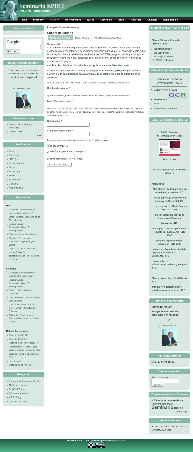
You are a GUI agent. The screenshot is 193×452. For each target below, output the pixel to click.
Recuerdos (136, 19)
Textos (90, 19)
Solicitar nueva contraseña (107, 37)
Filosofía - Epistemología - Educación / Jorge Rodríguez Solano (22, 241)
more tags (181, 411)
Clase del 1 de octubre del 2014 (23, 342)
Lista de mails (15, 360)
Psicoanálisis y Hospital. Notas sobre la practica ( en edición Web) (25, 348)
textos (178, 407)
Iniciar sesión (82, 37)
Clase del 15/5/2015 (18, 338)
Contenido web (15, 131)
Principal (52, 27)
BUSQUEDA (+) (17, 389)
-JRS (154, 400)
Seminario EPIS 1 (41, 5)
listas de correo (120, 65)
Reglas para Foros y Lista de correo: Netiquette (22, 250)
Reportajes (106, 19)
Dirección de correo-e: (60, 101)
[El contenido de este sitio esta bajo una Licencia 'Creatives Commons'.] (96, 447)
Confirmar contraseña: (60, 130)
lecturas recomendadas (170, 400)
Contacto (152, 19)
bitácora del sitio (17, 401)
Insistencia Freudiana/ (165, 249)
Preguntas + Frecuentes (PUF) (24, 381)
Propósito (38, 19)
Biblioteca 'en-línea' (19, 393)
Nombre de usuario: (58, 88)
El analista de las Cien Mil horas (23, 234)
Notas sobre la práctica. (169, 264)
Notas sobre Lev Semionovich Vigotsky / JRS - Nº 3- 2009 (170, 199)
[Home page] (9, 19)
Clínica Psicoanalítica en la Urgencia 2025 (166, 41)
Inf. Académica (73, 19)
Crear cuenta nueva (60, 37)
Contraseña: (54, 121)
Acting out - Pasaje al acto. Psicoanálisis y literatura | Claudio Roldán (24, 318)
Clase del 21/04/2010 (18, 335)
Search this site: (160, 377)
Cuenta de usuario (69, 27)
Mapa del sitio (170, 19)
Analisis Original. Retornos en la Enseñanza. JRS (169, 252)
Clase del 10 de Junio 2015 (21, 364)
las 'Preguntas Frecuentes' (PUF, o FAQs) (108, 70)
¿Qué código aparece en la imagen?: (67, 151)
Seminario (162, 407)
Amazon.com (169, 159)
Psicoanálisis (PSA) (162, 403)
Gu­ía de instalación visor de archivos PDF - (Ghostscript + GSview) (23, 307)
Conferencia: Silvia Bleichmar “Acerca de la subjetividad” (22, 211)
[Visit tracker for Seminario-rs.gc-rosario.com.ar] (153, 362)
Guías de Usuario (18, 384)
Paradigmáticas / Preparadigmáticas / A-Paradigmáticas (19, 227)
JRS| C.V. (54, 19)
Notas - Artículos (164, 59)
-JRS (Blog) (15, 397)
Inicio (24, 19)
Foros (121, 19)
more (38, 135)
